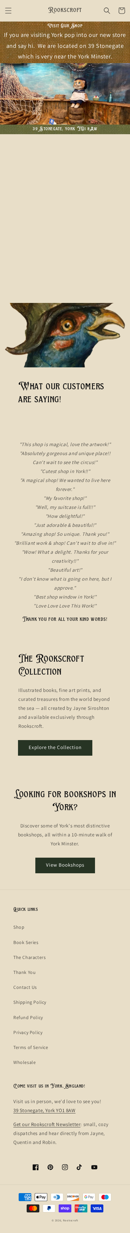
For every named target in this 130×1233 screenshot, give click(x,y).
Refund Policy (28, 1017)
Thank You (24, 972)
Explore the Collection (55, 747)
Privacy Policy (27, 1032)
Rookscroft (70, 1220)
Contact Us (25, 987)
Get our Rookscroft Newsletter (46, 1124)
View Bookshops (65, 865)
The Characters (29, 957)
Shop (18, 927)
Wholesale (24, 1062)
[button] (8, 10)
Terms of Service (30, 1047)
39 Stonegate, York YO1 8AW (44, 1110)
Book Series (26, 942)
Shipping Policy (29, 1002)
